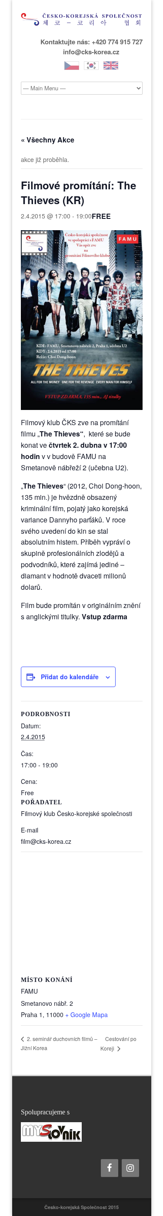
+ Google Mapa (86, 1014)
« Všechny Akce (47, 140)
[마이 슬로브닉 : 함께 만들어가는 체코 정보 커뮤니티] (82, 1132)
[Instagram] (130, 1168)
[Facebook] (109, 1168)
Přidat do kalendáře (70, 676)
